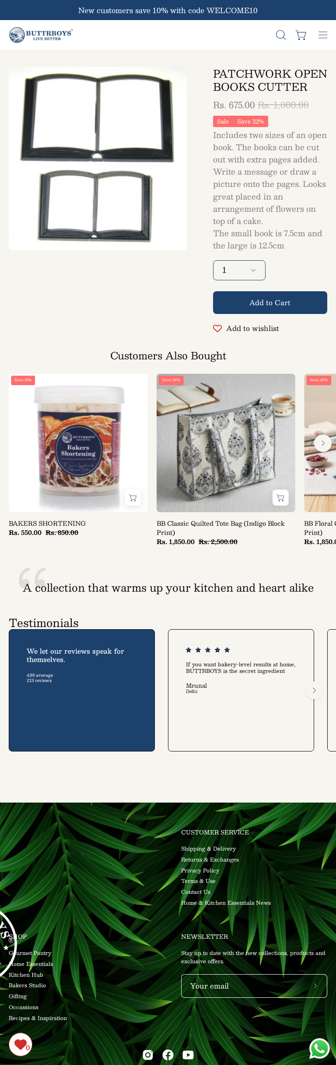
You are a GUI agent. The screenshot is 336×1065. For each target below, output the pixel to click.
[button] (280, 35)
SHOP (18, 937)
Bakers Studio (27, 985)
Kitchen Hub (26, 974)
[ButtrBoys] (41, 35)
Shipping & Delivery (208, 848)
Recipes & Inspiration (38, 1017)
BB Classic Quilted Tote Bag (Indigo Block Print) (221, 528)
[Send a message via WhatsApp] (320, 1049)
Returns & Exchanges (210, 859)
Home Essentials (31, 963)
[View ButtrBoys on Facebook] (168, 1055)
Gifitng (18, 996)
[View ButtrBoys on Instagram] (147, 1055)
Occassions (23, 1007)
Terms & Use (198, 881)
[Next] (323, 443)
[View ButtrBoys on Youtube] (188, 1055)
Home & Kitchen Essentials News (226, 902)
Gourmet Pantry (30, 952)
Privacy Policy (200, 870)
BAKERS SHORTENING (47, 523)
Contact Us (195, 891)
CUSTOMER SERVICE (215, 832)
